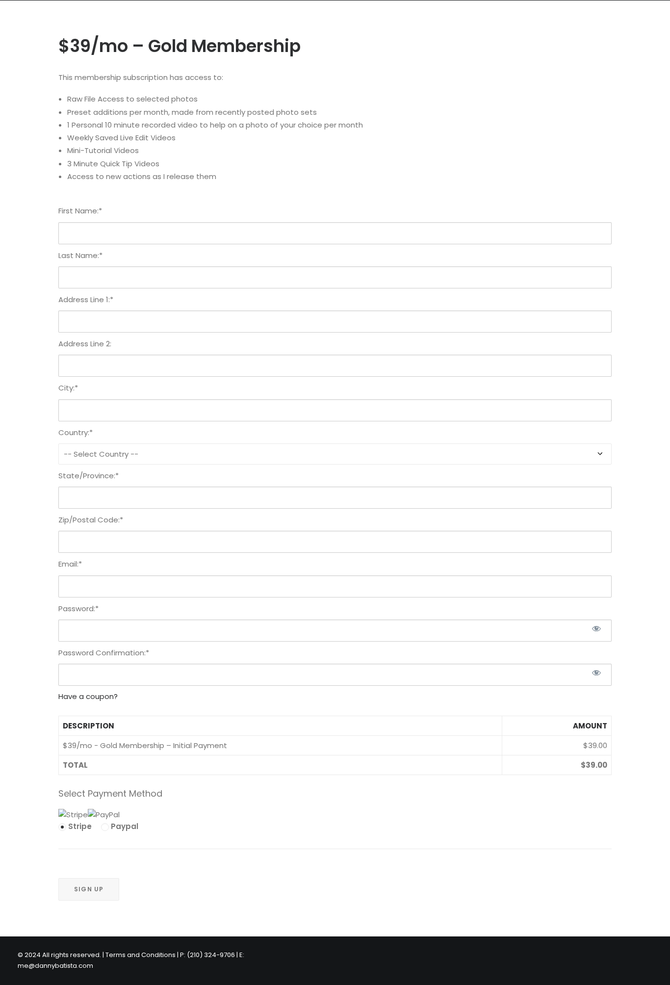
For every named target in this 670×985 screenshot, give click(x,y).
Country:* (75, 432)
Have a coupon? (88, 696)
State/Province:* (88, 475)
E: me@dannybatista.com (558, 17)
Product (262, 17)
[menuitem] (66, 17)
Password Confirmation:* (103, 653)
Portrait (214, 17)
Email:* (70, 564)
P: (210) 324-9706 (466, 17)
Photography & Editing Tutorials (358, 17)
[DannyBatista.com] (15, 17)
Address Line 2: (84, 343)
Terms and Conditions (140, 954)
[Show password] (596, 628)
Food (112, 17)
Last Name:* (80, 255)
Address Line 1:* (85, 299)
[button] (624, 17)
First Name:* (80, 211)
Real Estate (66, 17)
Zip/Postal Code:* (90, 520)
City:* (68, 388)
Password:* (78, 608)
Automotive (159, 17)
